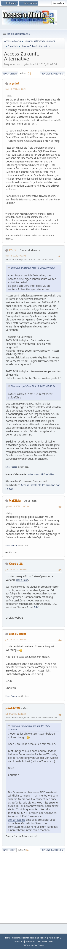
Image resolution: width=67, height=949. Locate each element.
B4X (36, 607)
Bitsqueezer (17, 634)
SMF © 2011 (30, 941)
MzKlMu (15, 501)
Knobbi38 (16, 564)
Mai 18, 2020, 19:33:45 (15, 255)
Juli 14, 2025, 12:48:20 (15, 713)
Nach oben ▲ (55, 937)
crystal (14, 83)
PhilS (12, 250)
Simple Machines (45, 941)
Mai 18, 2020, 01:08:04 (15, 89)
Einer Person (11, 466)
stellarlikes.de (16, 819)
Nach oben (9, 850)
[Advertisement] (33, 887)
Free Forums (39, 945)
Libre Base (22, 580)
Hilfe (7, 937)
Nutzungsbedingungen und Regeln (29, 937)
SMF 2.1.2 (19, 941)
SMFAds (26, 945)
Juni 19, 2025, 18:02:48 (15, 639)
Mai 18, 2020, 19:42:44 (18, 506)
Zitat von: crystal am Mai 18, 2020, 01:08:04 (33, 267)
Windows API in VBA (41, 474)
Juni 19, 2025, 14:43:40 (15, 569)
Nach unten (10, 73)
